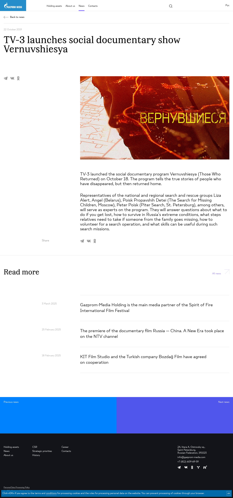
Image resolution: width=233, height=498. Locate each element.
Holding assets (54, 6)
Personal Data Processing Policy (17, 487)
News (81, 6)
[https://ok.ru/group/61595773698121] (192, 467)
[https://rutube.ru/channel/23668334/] (205, 467)
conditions (51, 493)
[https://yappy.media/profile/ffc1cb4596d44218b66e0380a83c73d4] (198, 467)
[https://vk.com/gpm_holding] (186, 467)
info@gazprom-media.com (191, 457)
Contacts (93, 6)
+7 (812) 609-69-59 (188, 462)
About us (70, 6)
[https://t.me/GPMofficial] (179, 467)
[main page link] (13, 5)
